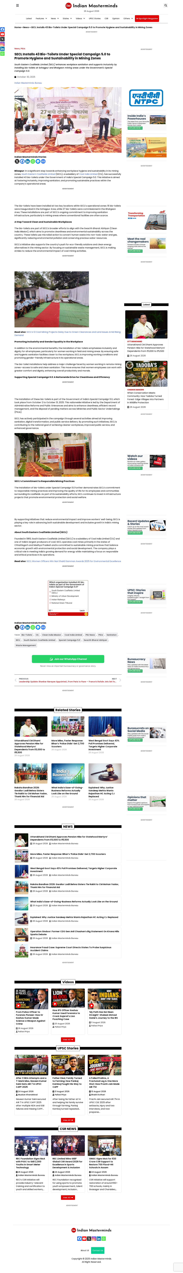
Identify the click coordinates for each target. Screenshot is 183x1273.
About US (85, 1250)
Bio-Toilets (27, 635)
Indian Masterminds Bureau (28, 83)
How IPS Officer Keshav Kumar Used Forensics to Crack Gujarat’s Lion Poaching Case (66, 1015)
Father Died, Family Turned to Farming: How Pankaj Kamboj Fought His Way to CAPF (67, 1082)
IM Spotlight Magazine (147, 18)
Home (17, 27)
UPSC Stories (95, 18)
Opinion (115, 18)
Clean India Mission (51, 635)
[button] (17, 5)
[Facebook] (22, 161)
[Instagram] (94, 1238)
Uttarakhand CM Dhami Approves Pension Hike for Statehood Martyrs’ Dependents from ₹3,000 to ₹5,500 (29, 746)
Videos (79, 18)
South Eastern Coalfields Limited (38, 174)
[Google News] (43, 161)
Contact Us (97, 1250)
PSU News (90, 635)
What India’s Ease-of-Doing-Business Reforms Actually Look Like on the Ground (67, 790)
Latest (29, 18)
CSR (106, 18)
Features (40, 18)
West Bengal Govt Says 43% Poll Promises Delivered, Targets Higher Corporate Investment (104, 745)
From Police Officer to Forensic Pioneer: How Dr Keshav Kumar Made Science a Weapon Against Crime (30, 1017)
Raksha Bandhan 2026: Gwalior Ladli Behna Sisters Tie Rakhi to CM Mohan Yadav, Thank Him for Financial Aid (30, 792)
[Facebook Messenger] (38, 161)
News (53, 18)
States (66, 18)
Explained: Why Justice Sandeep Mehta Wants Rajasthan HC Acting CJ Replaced (102, 792)
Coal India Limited (88, 174)
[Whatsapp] (32, 161)
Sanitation (112, 635)
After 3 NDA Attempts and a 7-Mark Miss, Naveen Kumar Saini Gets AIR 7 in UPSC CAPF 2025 (31, 1082)
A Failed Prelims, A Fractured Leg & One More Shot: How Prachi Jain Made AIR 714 (104, 1082)
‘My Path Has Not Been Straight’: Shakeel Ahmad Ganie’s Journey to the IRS (103, 1014)
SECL (18, 640)
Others (127, 18)
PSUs (23, 48)
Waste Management (26, 645)
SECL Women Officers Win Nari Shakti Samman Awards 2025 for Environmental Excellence (74, 561)
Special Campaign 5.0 (69, 640)
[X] (17, 161)
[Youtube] (84, 1238)
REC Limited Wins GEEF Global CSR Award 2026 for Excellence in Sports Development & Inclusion (67, 1163)
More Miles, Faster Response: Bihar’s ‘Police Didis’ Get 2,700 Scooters (67, 743)
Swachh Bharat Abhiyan (95, 640)
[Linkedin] (27, 161)
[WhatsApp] (103, 1238)
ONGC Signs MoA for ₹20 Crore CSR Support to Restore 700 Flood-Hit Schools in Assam (102, 1163)
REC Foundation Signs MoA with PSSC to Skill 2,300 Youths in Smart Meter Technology (30, 1163)
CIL (37, 635)
